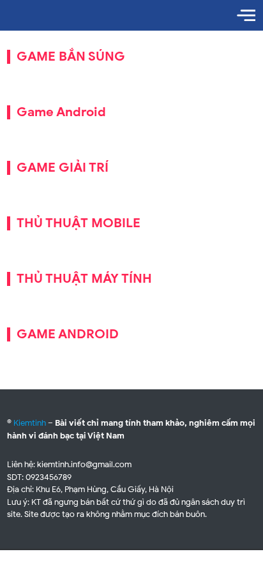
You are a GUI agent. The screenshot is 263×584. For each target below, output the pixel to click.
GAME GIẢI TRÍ (63, 168)
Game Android (61, 112)
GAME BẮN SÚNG (71, 56)
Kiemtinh (29, 422)
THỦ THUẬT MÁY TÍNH (84, 279)
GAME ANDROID (68, 334)
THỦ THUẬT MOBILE (78, 223)
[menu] (246, 15)
